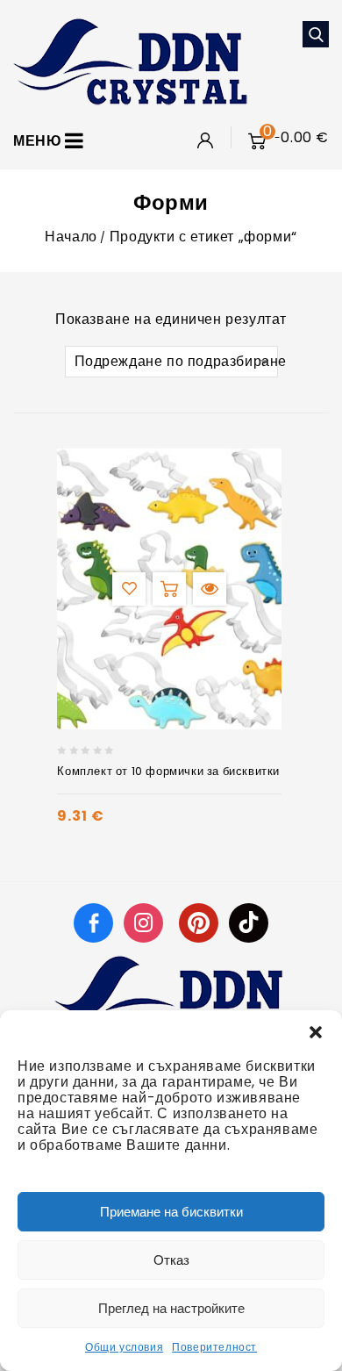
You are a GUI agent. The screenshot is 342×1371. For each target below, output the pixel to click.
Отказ (171, 1260)
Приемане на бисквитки (171, 1211)
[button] (315, 1032)
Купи (169, 589)
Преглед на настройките (171, 1308)
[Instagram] (145, 922)
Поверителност (214, 1346)
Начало (71, 236)
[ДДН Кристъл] (130, 60)
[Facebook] (93, 922)
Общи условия (124, 1346)
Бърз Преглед (209, 589)
